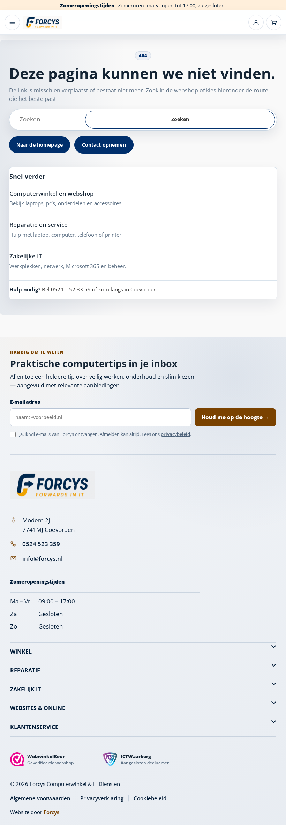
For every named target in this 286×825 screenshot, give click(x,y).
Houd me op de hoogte (235, 417)
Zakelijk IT (25, 689)
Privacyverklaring (101, 798)
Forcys (51, 812)
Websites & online (37, 708)
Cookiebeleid (150, 798)
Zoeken (180, 119)
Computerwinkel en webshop (51, 193)
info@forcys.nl (42, 559)
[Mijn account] (256, 22)
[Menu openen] (12, 22)
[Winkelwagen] (273, 22)
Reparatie (25, 670)
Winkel (21, 651)
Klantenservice (34, 727)
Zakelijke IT (25, 256)
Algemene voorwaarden (40, 798)
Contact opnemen (104, 144)
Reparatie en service (38, 225)
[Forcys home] (52, 484)
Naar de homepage (39, 144)
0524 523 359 (41, 544)
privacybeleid (175, 434)
